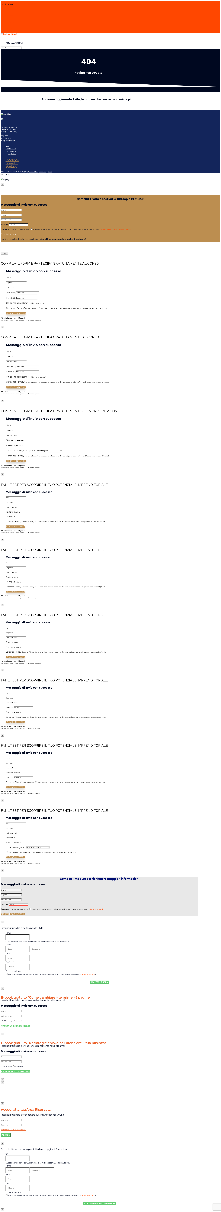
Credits (50, 172)
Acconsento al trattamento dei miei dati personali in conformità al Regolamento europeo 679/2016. (82, 229)
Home (8, 146)
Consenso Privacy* (9, 229)
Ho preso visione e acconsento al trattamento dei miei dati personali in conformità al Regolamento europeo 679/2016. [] (52, 974)
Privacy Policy (11, 154)
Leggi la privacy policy (88, 974)
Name (8, 933)
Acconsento (19, 1021)
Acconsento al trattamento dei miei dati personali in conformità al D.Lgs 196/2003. (67, 909)
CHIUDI (4, 253)
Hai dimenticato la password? (13, 1130)
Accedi (5, 1135)
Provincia (10, 298)
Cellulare (4, 904)
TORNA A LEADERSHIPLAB (14, 43)
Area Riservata (11, 149)
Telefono (5, 224)
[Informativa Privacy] (96, 909)
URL (7, 1154)
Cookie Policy (43, 172)
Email (8, 953)
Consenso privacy (13, 971)
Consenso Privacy (8, 909)
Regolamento (11, 151)
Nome (8, 945)
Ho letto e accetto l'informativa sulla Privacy (116, 229)
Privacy (4, 1021)
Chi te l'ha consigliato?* (17, 303)
